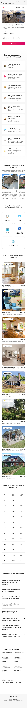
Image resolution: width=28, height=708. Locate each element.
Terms (10, 700)
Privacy (5, 700)
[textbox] (7, 39)
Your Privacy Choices (18, 700)
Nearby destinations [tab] (7, 652)
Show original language (8, 3)
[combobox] (13, 33)
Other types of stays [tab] (19, 652)
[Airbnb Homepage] (3, 7)
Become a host (20, 8)
